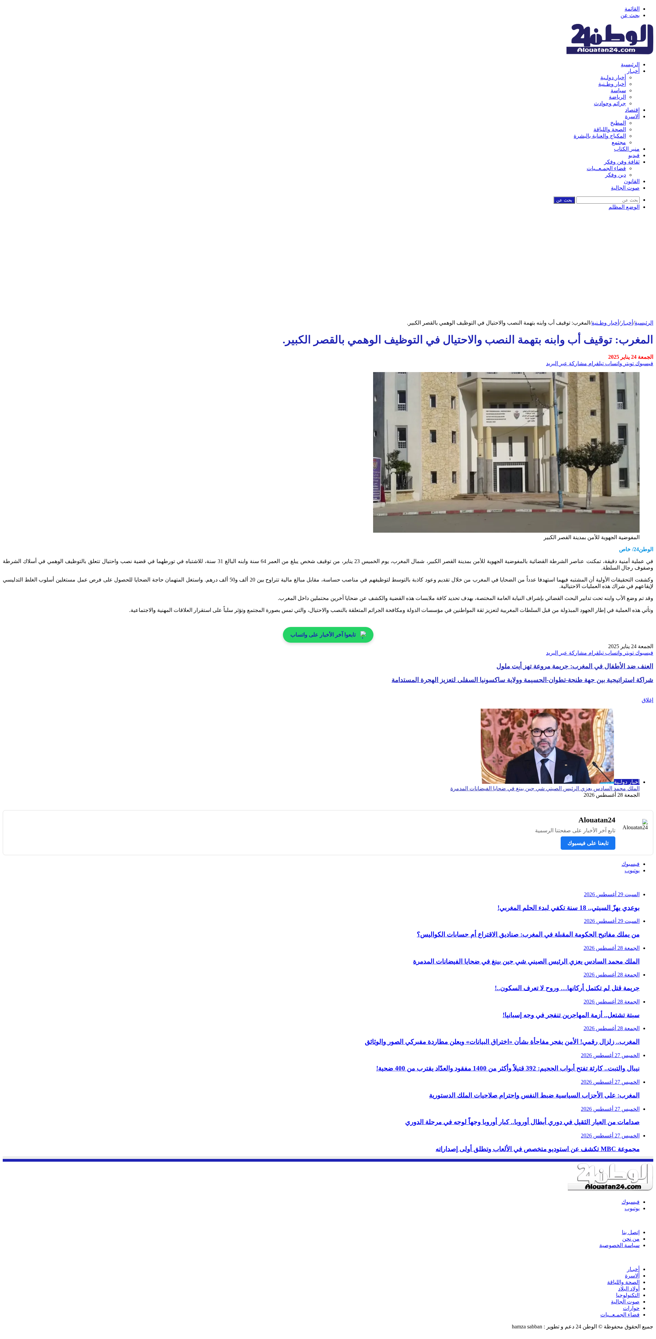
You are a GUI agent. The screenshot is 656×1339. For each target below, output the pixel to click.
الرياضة (617, 97)
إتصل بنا (631, 1232)
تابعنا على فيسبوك (588, 843)
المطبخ (618, 123)
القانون (632, 181)
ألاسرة (632, 116)
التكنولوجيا (628, 1295)
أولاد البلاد (629, 1289)
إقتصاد (632, 110)
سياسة (618, 90)
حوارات (631, 1308)
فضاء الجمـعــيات (606, 168)
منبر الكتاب (627, 149)
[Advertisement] (328, 268)
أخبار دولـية (613, 77)
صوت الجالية (625, 188)
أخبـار (633, 71)
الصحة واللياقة (609, 129)
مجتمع (619, 142)
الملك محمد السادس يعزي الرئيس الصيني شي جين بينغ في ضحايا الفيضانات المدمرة (545, 788)
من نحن (631, 1239)
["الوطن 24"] (609, 52)
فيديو (634, 155)
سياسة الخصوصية (619, 1245)
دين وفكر (615, 175)
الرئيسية (630, 64)
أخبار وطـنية (612, 84)
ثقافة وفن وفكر (622, 162)
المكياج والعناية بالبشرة (600, 136)
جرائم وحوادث (610, 103)
